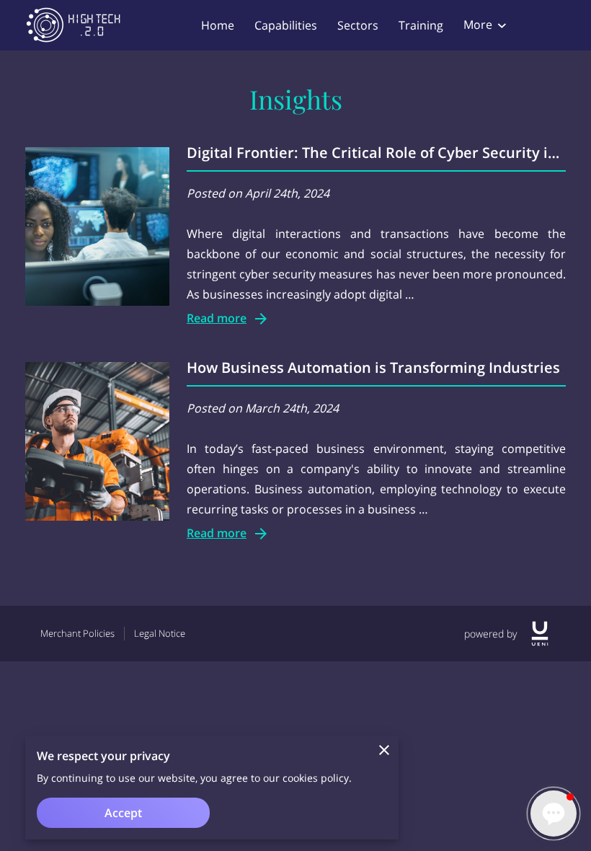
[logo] (540, 633)
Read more (216, 318)
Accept (123, 813)
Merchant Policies (77, 633)
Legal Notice (159, 633)
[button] (553, 813)
